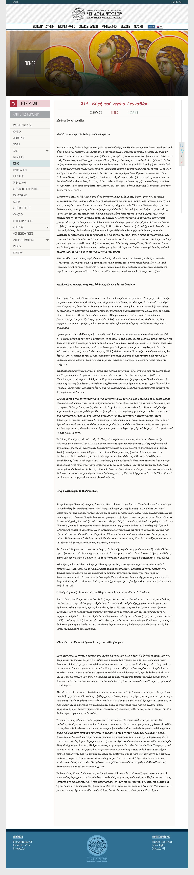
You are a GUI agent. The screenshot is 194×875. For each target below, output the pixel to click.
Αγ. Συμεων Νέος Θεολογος (25, 189)
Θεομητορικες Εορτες (23, 221)
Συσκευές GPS (158, 848)
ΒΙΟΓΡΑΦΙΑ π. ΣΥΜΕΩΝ (43, 26)
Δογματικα (17, 252)
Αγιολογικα (18, 214)
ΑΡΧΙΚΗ (15, 2)
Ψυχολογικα (18, 157)
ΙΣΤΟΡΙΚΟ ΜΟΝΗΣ (66, 26)
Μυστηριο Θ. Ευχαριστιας (24, 240)
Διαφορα (16, 201)
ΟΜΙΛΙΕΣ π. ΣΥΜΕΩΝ (88, 26)
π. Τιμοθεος (18, 176)
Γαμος (15, 150)
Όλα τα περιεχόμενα (22, 125)
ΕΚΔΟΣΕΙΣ (125, 26)
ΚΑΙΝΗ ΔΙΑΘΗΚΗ (109, 26)
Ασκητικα (17, 131)
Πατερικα (17, 246)
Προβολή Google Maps (162, 841)
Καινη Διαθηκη (19, 182)
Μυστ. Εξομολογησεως (23, 233)
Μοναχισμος (18, 138)
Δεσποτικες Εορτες (21, 208)
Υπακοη (16, 144)
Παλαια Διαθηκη (20, 170)
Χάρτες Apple (158, 845)
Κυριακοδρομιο (20, 195)
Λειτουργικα (18, 227)
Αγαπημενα (176, 2)
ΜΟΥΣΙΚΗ (138, 26)
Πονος (16, 163)
